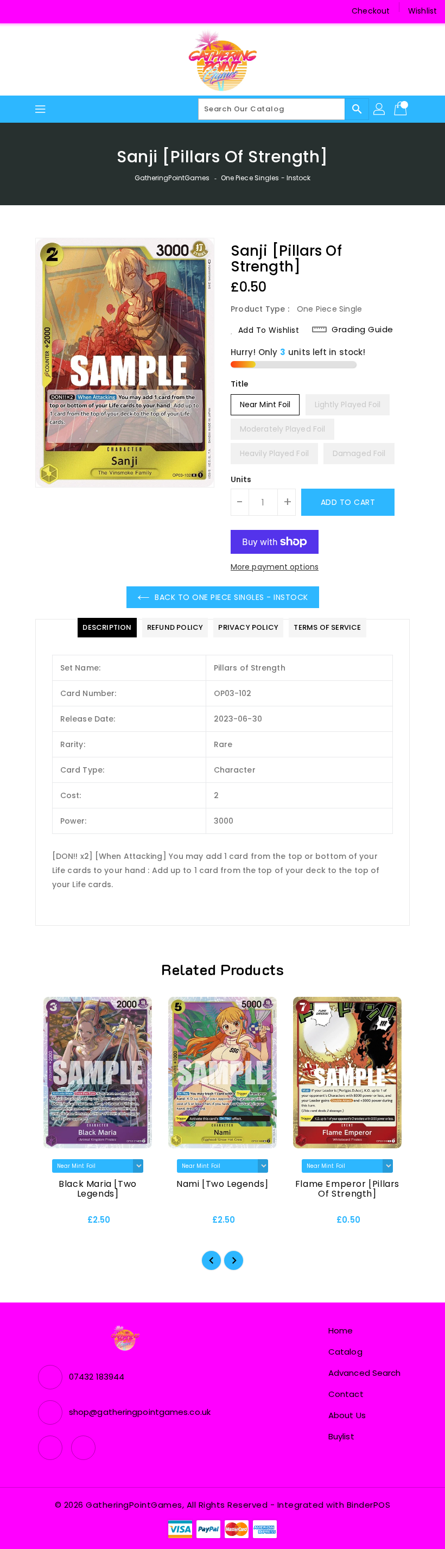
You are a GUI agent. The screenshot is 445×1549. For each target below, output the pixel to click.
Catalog (345, 1351)
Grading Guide (362, 329)
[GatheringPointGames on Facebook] (17, 11)
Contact (346, 1394)
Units (241, 479)
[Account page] (380, 109)
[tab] (107, 627)
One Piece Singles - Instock (266, 177)
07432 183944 (96, 1376)
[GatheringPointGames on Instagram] (38, 11)
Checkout (371, 10)
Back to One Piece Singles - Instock (231, 597)
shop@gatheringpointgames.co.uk (140, 1412)
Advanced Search (364, 1373)
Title (240, 383)
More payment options (275, 566)
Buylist (341, 1436)
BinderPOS (369, 1504)
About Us (347, 1415)
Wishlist (422, 10)
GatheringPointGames (172, 177)
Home (340, 1330)
